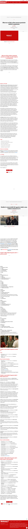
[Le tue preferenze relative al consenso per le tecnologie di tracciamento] (26, 527)
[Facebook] (20, 0)
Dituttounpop (8, 17)
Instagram (13, 41)
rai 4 (11, 172)
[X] (24, 0)
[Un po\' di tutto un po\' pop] (3, 2)
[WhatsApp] (25, 0)
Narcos (9, 172)
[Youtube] (27, 0)
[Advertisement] (14, 9)
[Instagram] (22, 0)
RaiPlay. (16, 152)
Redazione (14, 25)
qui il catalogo (6, 151)
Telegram (8, 41)
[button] (27, 2)
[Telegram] (23, 0)
